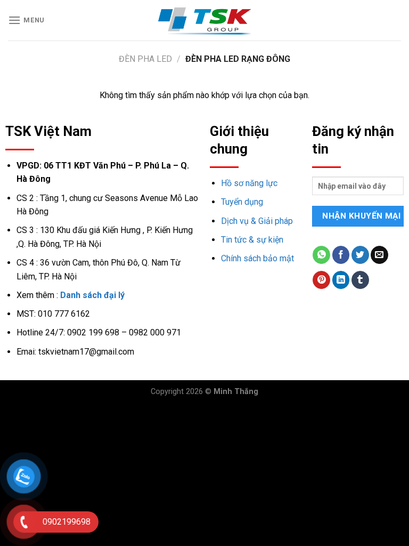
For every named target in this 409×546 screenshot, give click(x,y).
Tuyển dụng (242, 202)
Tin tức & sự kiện (252, 240)
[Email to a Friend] (379, 255)
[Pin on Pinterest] (321, 280)
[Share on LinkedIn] (341, 280)
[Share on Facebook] (341, 255)
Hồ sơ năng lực (249, 183)
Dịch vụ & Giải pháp (257, 221)
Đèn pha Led (145, 59)
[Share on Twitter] (360, 255)
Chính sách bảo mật (257, 258)
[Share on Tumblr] (360, 280)
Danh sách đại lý (92, 295)
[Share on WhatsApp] (321, 255)
